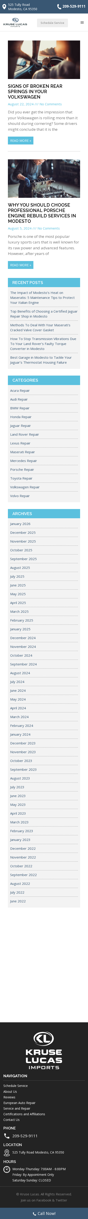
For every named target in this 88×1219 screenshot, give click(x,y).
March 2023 (19, 822)
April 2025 (18, 602)
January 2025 (20, 629)
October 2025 (21, 550)
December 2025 (23, 532)
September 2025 (23, 559)
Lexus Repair (20, 443)
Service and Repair (16, 1108)
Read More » (20, 140)
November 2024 (23, 646)
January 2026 (20, 523)
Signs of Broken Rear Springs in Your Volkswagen (35, 91)
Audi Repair (19, 399)
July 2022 (17, 892)
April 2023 (18, 813)
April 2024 (18, 708)
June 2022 (18, 901)
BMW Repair (20, 408)
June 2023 (18, 795)
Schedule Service (52, 23)
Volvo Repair (20, 495)
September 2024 (23, 664)
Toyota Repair (21, 478)
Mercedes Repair (23, 460)
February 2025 (21, 620)
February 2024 (21, 725)
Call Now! (47, 1213)
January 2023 (20, 839)
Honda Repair (21, 417)
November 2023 (23, 752)
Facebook (43, 1200)
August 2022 (20, 883)
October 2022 (21, 866)
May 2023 (18, 804)
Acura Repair (20, 390)
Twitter (61, 1200)
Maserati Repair (22, 452)
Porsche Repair (22, 469)
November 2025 (23, 541)
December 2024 (23, 637)
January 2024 (20, 734)
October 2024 (21, 655)
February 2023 (21, 831)
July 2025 (17, 576)
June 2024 (18, 690)
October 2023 (21, 760)
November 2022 (23, 857)
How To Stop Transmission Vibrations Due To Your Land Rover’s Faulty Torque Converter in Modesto (43, 343)
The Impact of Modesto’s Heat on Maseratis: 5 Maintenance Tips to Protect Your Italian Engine (42, 297)
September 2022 (23, 874)
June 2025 (18, 585)
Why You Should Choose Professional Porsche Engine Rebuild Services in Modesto (42, 213)
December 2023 (23, 743)
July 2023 (17, 787)
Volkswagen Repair (25, 487)
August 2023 (20, 778)
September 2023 (23, 769)
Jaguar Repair (20, 425)
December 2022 (23, 848)
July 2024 (17, 681)
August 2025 (20, 567)
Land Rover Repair (24, 434)
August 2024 (20, 673)
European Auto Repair (19, 1103)
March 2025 (19, 611)
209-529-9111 (74, 6)
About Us (10, 1091)
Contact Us (11, 1120)
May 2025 (18, 594)
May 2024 (18, 699)
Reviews (9, 1097)
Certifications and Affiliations (24, 1114)
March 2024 (19, 716)
